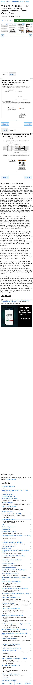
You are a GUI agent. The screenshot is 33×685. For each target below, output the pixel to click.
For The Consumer (7, 502)
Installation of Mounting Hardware (12, 542)
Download (24, 20)
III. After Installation (7, 512)
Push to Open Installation (9, 638)
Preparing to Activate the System (11, 560)
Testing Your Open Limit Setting (11, 648)
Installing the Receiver (8, 603)
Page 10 (4, 130)
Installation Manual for (8, 486)
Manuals (3, 1)
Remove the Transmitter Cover (11, 597)
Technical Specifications (9, 531)
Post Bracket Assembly (8, 546)
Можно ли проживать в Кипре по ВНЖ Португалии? (16, 300)
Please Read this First (8, 496)
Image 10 (12, 74)
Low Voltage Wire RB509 (9, 680)
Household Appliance (18, 1)
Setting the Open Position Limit (11, 644)
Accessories (5, 678)
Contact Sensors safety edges (11, 608)
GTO (8, 1)
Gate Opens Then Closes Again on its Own (14, 658)
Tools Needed (6, 529)
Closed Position (6, 548)
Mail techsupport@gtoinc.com (11, 665)
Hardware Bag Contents (9, 527)
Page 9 (5, 124)
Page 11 (27, 124)
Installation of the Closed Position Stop (13, 556)
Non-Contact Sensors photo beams (12, 615)
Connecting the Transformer (10, 574)
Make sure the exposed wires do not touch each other (16, 578)
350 (3, 525)
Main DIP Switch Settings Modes (11, 581)
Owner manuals (11, 479)
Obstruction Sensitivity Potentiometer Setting (15, 594)
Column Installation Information (11, 674)
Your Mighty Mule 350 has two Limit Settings (15, 588)
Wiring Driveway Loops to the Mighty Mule (14, 629)
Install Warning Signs (8, 519)
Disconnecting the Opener (9, 498)
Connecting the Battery (9, 567)
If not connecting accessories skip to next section (16, 624)
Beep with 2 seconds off (9, 650)
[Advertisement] (16, 55)
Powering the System (8, 564)
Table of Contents (7, 494)
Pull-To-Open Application (9, 506)
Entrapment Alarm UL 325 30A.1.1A (12, 514)
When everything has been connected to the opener (15, 634)
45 (10, 20)
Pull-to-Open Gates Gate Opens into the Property (16, 535)
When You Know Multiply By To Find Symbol (15, 490)
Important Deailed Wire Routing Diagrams (14, 570)
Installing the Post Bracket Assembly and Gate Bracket (15, 551)
